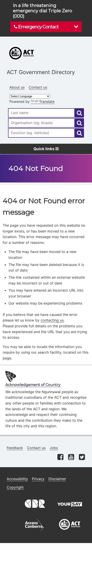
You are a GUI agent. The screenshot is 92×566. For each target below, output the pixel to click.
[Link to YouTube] (71, 457)
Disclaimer (57, 479)
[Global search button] (79, 113)
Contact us (38, 87)
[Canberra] (34, 510)
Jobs (54, 448)
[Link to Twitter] (82, 457)
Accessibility (17, 479)
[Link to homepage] (46, 44)
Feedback (15, 448)
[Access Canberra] (34, 531)
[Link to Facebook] (60, 457)
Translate (46, 101)
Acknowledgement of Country (33, 385)
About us (17, 87)
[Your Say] (69, 510)
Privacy (38, 479)
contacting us (52, 320)
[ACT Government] (69, 531)
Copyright (15, 487)
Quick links (44, 149)
